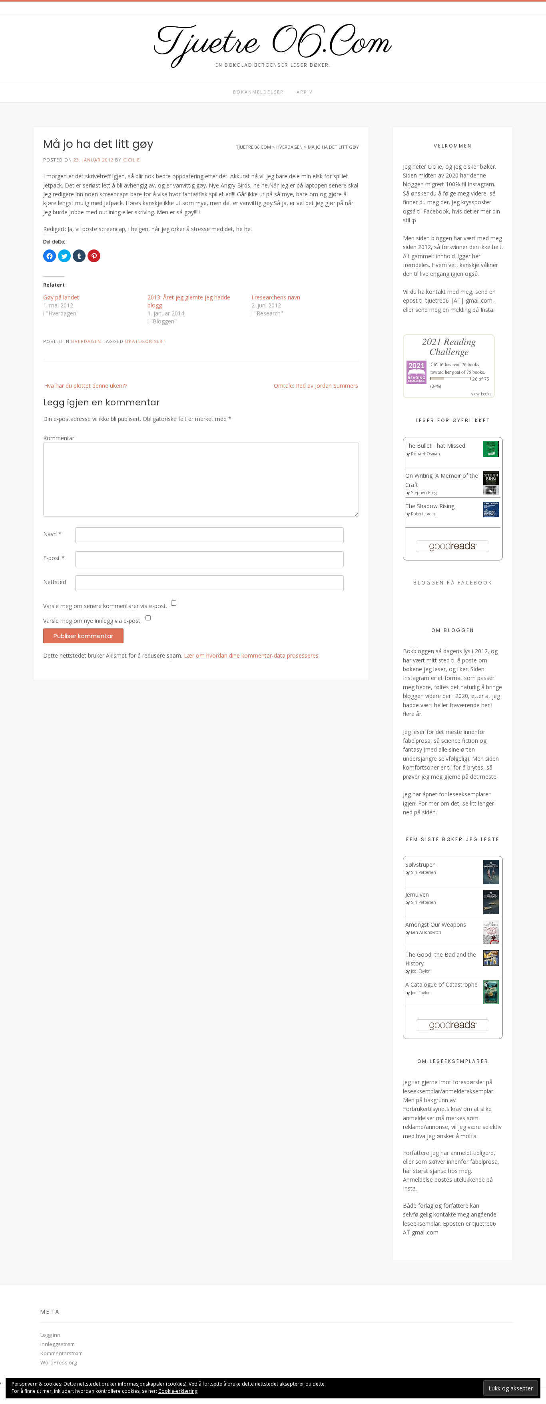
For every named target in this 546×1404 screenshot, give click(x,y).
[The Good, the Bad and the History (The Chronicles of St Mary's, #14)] (491, 963)
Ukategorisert (145, 341)
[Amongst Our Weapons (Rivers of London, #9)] (491, 943)
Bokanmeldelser (258, 92)
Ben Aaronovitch (426, 932)
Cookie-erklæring (177, 1391)
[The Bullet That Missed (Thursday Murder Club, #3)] (491, 455)
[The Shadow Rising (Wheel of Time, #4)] (491, 515)
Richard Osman (425, 454)
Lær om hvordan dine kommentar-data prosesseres (251, 655)
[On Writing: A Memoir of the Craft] (491, 493)
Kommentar (58, 438)
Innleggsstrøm (57, 1344)
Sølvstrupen (420, 864)
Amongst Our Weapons (435, 924)
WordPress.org (58, 1362)
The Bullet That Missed (435, 445)
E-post (54, 558)
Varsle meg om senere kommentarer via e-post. (105, 606)
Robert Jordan (423, 514)
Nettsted (54, 582)
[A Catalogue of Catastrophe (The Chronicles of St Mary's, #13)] (491, 1002)
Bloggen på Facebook (452, 582)
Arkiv (305, 92)
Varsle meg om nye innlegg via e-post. (92, 620)
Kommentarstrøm (61, 1353)
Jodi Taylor (420, 971)
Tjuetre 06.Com (273, 43)
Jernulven (417, 894)
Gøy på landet (61, 297)
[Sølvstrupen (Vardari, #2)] (491, 882)
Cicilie (131, 160)
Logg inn (50, 1334)
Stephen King (423, 492)
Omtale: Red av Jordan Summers (316, 385)
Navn (52, 534)
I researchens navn (275, 297)
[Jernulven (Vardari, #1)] (491, 912)
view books (481, 394)
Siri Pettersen (423, 872)
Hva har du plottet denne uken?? (85, 385)
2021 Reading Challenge (449, 346)
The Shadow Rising (429, 506)
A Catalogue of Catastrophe (441, 984)
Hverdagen (86, 341)
